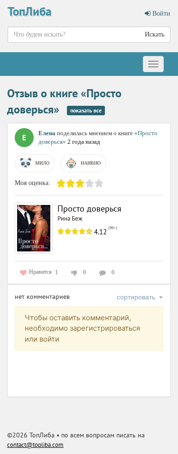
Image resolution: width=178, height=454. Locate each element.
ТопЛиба (29, 11)
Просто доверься (89, 208)
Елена (47, 133)
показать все (86, 110)
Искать (154, 34)
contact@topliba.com (35, 445)
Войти (160, 13)
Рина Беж (70, 218)
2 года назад (83, 141)
